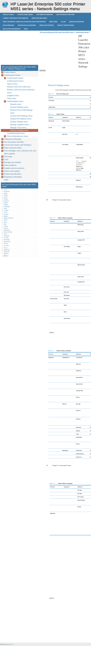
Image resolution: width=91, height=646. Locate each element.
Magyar (6, 216)
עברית (5, 212)
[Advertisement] (58, 49)
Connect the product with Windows (15, 18)
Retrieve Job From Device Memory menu (20, 91)
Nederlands (7, 230)
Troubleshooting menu (16, 133)
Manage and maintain (76, 21)
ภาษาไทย (6, 245)
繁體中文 (6, 256)
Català (5, 193)
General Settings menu (19, 107)
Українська (7, 249)
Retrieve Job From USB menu (19, 87)
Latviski (6, 228)
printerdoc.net (10, 644)
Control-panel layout (15, 78)
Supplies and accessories (27, 25)
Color (63, 21)
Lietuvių (6, 226)
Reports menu (15, 104)
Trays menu (11, 98)
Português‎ (6, 235)
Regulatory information (11, 29)
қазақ (5, 222)
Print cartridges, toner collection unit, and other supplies (24, 21)
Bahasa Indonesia (8, 218)
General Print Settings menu (21, 116)
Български (7, 191)
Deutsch (6, 199)
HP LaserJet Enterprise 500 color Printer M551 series (5, 4)
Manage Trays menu (18, 127)
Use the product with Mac (65, 14)
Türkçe (6, 247)
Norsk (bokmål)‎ (8, 232)
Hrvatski (6, 214)
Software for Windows (44, 14)
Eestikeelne (7, 206)
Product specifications (65, 25)
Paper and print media (39, 18)
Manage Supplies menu (19, 125)
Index (26, 29)
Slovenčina (7, 239)
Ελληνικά (6, 201)
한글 (5, 224)
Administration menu (15, 101)
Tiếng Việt (6, 251)
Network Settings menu (19, 130)
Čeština (6, 195)
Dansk (5, 197)
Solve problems (8, 25)
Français (6, 210)
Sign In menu (12, 84)
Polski (5, 234)
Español (6, 204)
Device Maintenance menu (17, 136)
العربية (5, 189)
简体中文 (6, 253)
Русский (6, 237)
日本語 (5, 220)
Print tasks (53, 21)
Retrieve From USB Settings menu (21, 111)
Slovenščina (7, 241)
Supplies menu (13, 95)
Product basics (8, 14)
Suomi (5, 208)
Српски (6, 243)
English (6, 202)
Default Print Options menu (20, 119)
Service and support (46, 25)
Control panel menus (25, 14)
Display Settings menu (19, 122)
